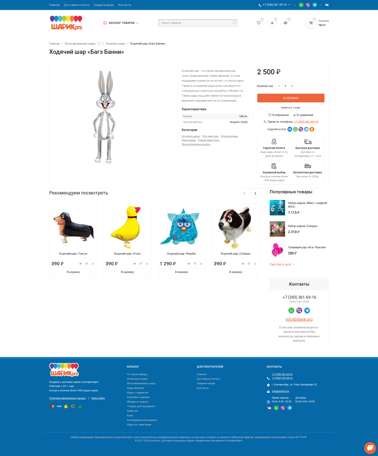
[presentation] (244, 193)
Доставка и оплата (208, 378)
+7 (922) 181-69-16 (282, 378)
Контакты (203, 388)
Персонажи (188, 140)
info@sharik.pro (299, 319)
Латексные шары (137, 378)
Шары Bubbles (135, 388)
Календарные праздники (142, 420)
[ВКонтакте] (289, 129)
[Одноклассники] (311, 129)
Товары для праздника (141, 406)
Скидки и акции (206, 383)
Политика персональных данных (67, 398)
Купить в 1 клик (291, 107)
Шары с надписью (138, 392)
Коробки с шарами (138, 397)
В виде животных (208, 140)
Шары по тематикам (139, 424)
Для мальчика (229, 136)
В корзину (73, 272)
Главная (54, 43)
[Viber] (300, 129)
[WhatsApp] (295, 129)
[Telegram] (306, 129)
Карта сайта (98, 398)
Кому (130, 415)
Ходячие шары (115, 43)
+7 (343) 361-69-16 (275, 4)
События (132, 410)
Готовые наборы (137, 374)
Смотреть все (280, 264)
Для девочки (210, 136)
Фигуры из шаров (137, 401)
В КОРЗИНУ (291, 98)
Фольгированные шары (80, 43)
